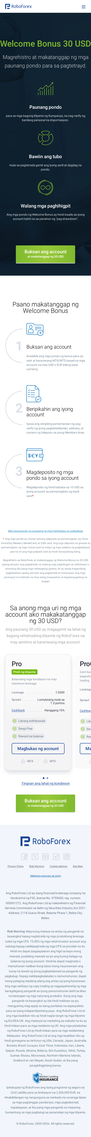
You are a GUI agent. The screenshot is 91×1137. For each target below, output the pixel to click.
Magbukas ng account (38, 748)
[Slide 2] (47, 778)
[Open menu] (83, 7)
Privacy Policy (16, 866)
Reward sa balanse (28, 735)
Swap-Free (23, 728)
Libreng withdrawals (29, 720)
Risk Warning (36, 866)
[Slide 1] (43, 778)
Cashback (18, 710)
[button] (18, 6)
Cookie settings (58, 866)
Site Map (78, 866)
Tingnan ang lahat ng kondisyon (45, 783)
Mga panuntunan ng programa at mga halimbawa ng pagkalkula (45, 531)
